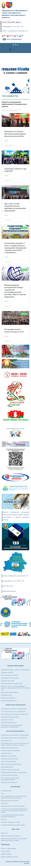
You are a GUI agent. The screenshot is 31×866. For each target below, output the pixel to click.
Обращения (5, 844)
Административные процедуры (10, 836)
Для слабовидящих (14, 39)
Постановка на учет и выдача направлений (14, 714)
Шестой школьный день (8, 761)
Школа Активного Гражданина (10, 750)
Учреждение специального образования (14, 738)
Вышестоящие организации (9, 800)
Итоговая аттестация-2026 (9, 675)
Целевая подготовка (7, 681)
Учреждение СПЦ (6, 740)
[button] (10, 49)
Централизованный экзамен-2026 (11, 683)
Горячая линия (5, 851)
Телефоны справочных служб (10, 822)
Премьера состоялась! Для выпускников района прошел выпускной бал (15, 133)
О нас (2, 793)
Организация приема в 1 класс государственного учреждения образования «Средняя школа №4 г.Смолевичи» (15, 248)
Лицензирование (6, 790)
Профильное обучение (8, 698)
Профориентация (6, 695)
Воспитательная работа (15, 731)
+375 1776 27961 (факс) (11, 22)
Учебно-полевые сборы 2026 (10, 770)
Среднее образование (15, 666)
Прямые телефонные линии (9, 857)
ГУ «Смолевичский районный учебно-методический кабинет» (12, 816)
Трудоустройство (6, 753)
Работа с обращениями (8, 848)
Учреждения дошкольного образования (14, 709)
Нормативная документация (10, 678)
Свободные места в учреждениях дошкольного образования (11, 726)
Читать (6, 140)
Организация (15, 786)
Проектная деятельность (9, 700)
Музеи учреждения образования (11, 764)
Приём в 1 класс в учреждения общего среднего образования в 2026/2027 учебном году (15, 687)
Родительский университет (9, 782)
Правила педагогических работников (13, 806)
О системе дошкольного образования (13, 711)
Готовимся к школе (7, 720)
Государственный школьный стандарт (13, 825)
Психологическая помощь (9, 775)
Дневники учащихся (7, 672)
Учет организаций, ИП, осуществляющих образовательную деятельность (13, 797)
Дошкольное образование (15, 705)
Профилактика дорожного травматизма (13, 772)
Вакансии (4, 819)
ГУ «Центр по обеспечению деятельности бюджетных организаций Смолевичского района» (14, 810)
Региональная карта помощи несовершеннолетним (10, 779)
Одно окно (15, 829)
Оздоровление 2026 (7, 767)
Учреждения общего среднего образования (15, 670)
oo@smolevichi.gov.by (9, 591)
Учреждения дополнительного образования (15, 735)
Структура (4, 803)
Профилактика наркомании (9, 759)
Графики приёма (6, 854)
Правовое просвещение (8, 756)
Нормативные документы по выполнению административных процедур (14, 839)
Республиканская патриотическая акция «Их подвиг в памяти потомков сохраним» (15, 744)
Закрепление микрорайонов (10, 692)
